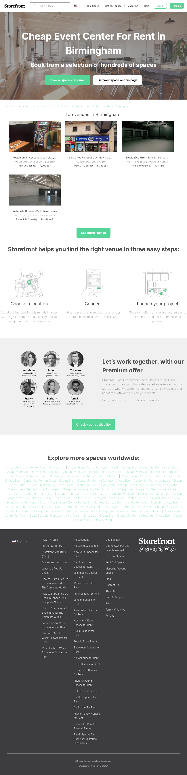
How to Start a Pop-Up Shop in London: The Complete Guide (55, 598)
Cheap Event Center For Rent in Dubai (31, 480)
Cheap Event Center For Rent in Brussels (34, 476)
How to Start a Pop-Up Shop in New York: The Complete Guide (55, 583)
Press (109, 603)
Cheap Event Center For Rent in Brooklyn (152, 472)
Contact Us (112, 584)
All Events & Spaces (86, 545)
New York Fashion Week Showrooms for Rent (54, 638)
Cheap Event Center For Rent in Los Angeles (148, 489)
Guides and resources (55, 562)
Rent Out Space (115, 562)
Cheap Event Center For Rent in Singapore (68, 515)
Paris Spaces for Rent (86, 593)
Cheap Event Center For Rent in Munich (134, 502)
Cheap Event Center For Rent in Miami (80, 498)
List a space (113, 539)
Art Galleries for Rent (86, 657)
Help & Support (115, 597)
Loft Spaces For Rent (86, 691)
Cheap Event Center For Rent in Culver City (150, 476)
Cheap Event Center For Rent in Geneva (86, 480)
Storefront (11, 106)
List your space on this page (118, 80)
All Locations (81, 539)
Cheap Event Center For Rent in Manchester (141, 493)
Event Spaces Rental (35, 106)
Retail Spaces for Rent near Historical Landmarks (86, 739)
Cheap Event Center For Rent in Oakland (72, 507)
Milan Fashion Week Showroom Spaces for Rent (55, 652)
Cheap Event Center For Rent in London (89, 489)
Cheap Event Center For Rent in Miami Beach (138, 498)
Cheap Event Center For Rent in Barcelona (150, 467)
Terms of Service (115, 609)
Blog (108, 578)
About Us (111, 591)
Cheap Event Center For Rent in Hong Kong (87, 485)
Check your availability (93, 424)
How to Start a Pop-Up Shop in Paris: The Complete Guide (55, 612)
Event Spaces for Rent (87, 664)
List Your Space (115, 556)
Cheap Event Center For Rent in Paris (127, 507)
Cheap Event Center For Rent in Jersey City (147, 485)
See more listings (93, 233)
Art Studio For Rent (85, 707)
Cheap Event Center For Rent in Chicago (91, 476)
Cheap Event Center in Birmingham (106, 106)
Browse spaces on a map (67, 80)
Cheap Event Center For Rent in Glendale (143, 480)
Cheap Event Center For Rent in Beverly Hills (92, 472)
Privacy (110, 615)
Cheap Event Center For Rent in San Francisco (65, 511)
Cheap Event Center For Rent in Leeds (34, 489)
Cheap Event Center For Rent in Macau (83, 493)
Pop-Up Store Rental (86, 641)
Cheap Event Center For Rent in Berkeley (33, 472)
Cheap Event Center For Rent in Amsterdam (36, 467)
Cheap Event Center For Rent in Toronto (126, 515)
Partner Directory (52, 545)
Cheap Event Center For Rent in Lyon (29, 493)
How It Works (50, 539)
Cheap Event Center (66, 106)
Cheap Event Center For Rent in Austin (94, 467)
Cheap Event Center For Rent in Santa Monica (130, 511)
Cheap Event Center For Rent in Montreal (77, 502)
